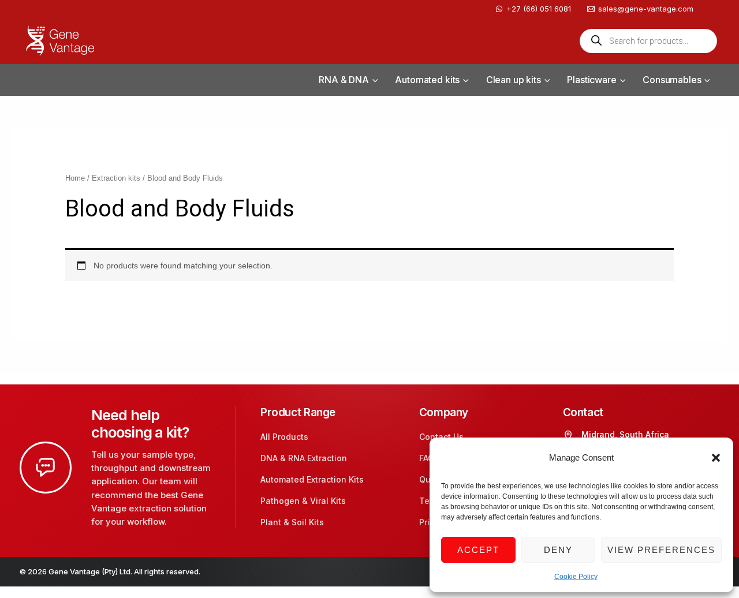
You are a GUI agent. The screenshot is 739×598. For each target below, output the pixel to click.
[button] (716, 458)
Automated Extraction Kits (312, 479)
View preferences (661, 550)
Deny (558, 550)
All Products (284, 437)
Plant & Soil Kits (292, 522)
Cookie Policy (576, 577)
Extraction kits (116, 178)
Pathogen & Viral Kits (303, 501)
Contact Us (441, 437)
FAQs (429, 458)
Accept (478, 550)
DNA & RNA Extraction (303, 458)
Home (75, 178)
